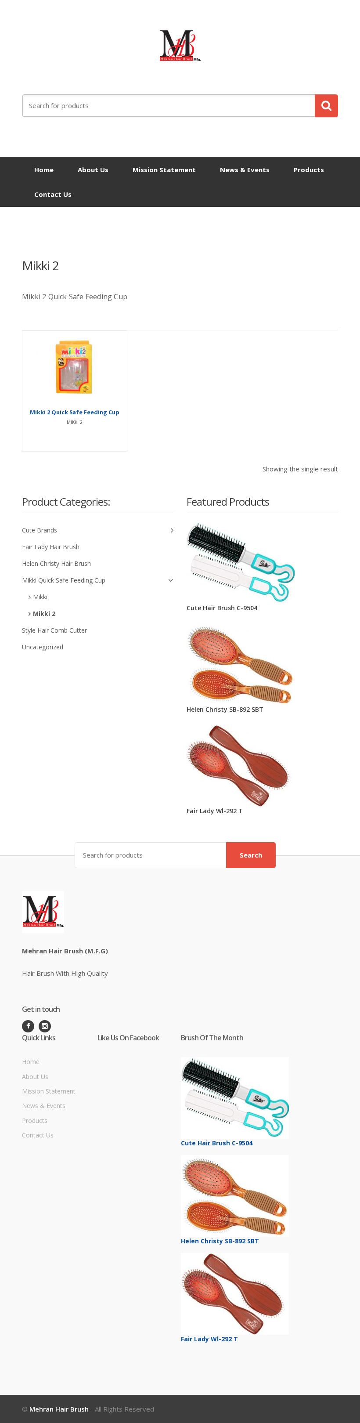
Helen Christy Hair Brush (56, 563)
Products (309, 169)
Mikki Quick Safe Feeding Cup (63, 580)
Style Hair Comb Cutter (54, 630)
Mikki (40, 597)
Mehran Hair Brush (59, 1409)
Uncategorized (42, 647)
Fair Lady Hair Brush (50, 547)
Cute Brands (39, 530)
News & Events (245, 169)
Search (251, 855)
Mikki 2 (44, 613)
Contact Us (53, 194)
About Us (93, 169)
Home (44, 169)
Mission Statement (164, 169)
